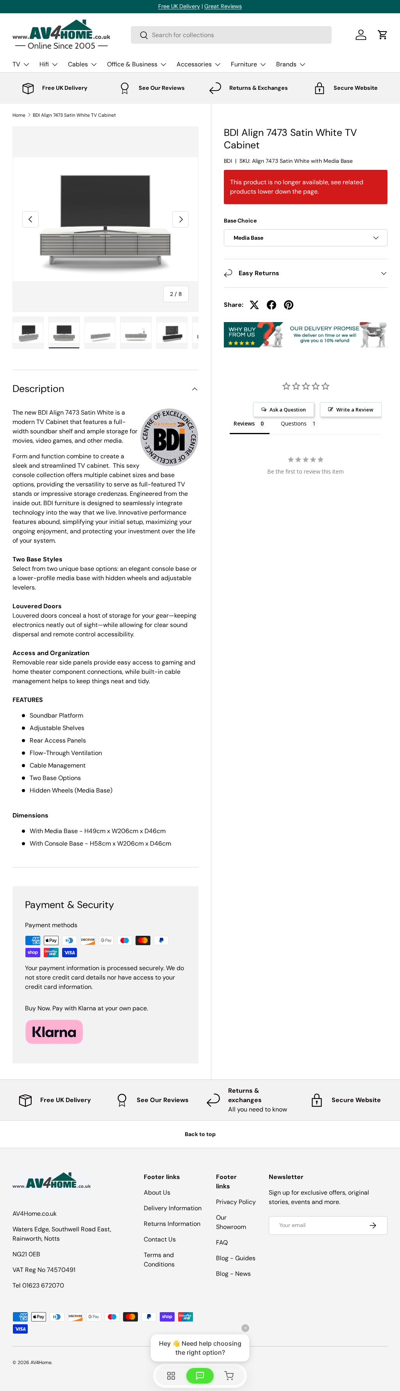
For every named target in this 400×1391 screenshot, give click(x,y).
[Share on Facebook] (271, 304)
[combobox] (231, 35)
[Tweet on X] (254, 304)
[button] (382, 34)
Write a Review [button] (354, 409)
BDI (228, 160)
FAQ (222, 1242)
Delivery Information (173, 1208)
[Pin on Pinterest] (288, 304)
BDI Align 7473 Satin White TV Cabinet (74, 115)
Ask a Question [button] (288, 409)
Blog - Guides (235, 1258)
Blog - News (233, 1274)
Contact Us (160, 1239)
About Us (157, 1192)
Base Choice (240, 220)
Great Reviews (223, 6)
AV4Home (41, 1362)
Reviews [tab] (244, 423)
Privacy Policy (236, 1202)
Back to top (200, 1134)
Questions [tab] (294, 423)
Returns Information (172, 1224)
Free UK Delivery (179, 6)
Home (18, 115)
